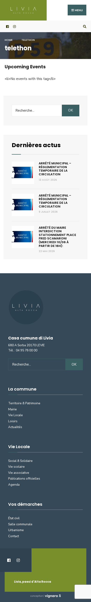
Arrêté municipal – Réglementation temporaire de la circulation (55, 168)
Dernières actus (36, 145)
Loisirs (13, 421)
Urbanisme (16, 530)
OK (70, 110)
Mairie (12, 409)
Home (9, 40)
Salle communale (20, 524)
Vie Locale (15, 415)
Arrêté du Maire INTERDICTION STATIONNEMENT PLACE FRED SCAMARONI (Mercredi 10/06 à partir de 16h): (57, 236)
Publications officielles (24, 478)
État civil (14, 518)
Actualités (15, 427)
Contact (13, 536)
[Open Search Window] (84, 26)
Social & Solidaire (20, 461)
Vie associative (18, 473)
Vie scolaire (16, 466)
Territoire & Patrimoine (24, 403)
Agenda (14, 484)
